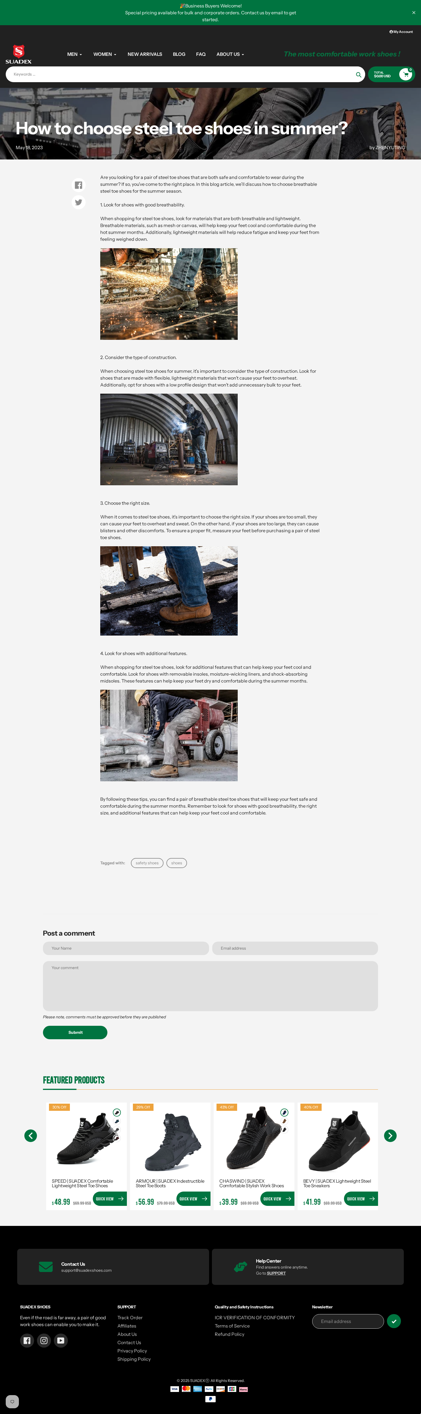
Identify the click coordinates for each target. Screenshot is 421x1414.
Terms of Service (232, 1326)
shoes (176, 862)
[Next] (390, 1135)
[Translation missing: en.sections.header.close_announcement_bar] (414, 12)
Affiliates (126, 1326)
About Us (127, 1334)
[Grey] (116, 1129)
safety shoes (147, 862)
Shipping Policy (134, 1359)
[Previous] (30, 1135)
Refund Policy (229, 1334)
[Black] (116, 1112)
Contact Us (129, 1342)
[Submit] (394, 1321)
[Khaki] (284, 1121)
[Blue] (116, 1121)
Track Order (130, 1317)
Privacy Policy (132, 1351)
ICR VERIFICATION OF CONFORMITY (255, 1317)
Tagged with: (112, 862)
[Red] (116, 1138)
